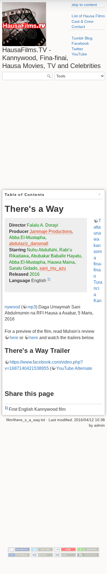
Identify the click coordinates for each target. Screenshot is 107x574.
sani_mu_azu (53, 268)
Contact (78, 26)
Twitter (77, 49)
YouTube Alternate (74, 368)
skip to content (84, 4)
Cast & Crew (82, 21)
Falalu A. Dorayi (42, 225)
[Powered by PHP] (19, 554)
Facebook (80, 43)
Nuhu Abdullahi (42, 249)
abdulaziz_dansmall (28, 243)
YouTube (79, 54)
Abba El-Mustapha (27, 237)
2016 (35, 274)
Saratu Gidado (23, 268)
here (14, 337)
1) (48, 279)
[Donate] (88, 549)
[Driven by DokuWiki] (88, 554)
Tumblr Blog (82, 38)
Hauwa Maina (61, 262)
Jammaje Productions (51, 231)
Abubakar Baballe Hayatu (56, 256)
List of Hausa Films (88, 16)
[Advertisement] (53, 134)
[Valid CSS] (65, 554)
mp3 (31, 307)
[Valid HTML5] (42, 554)
